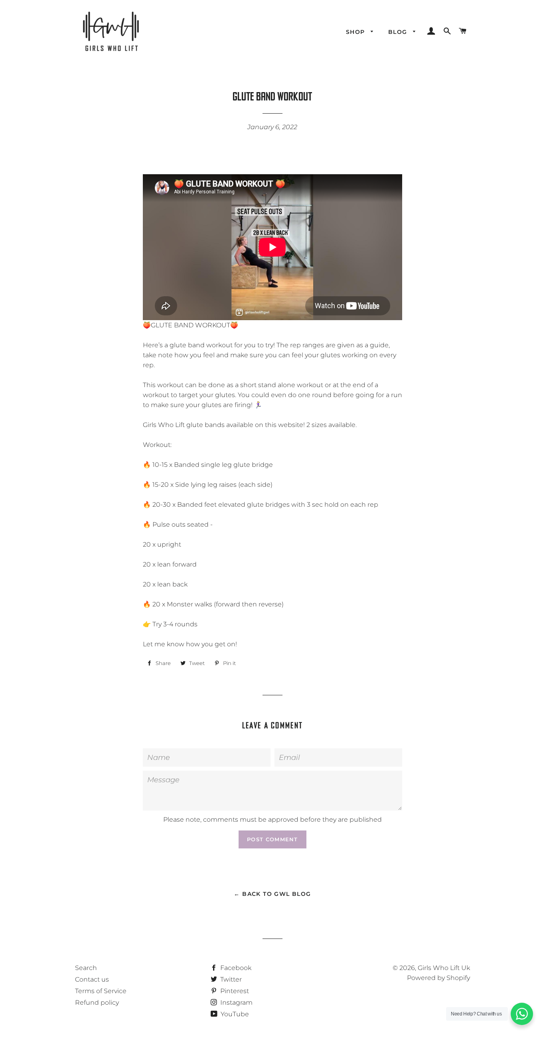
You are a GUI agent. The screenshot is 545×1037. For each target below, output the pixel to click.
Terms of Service (100, 991)
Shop (356, 31)
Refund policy (97, 1002)
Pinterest (234, 991)
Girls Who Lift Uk (444, 968)
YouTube (234, 1014)
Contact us (92, 979)
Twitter (230, 979)
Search (86, 968)
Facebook (235, 968)
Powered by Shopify (438, 978)
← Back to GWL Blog (272, 893)
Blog (398, 31)
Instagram (236, 1002)
